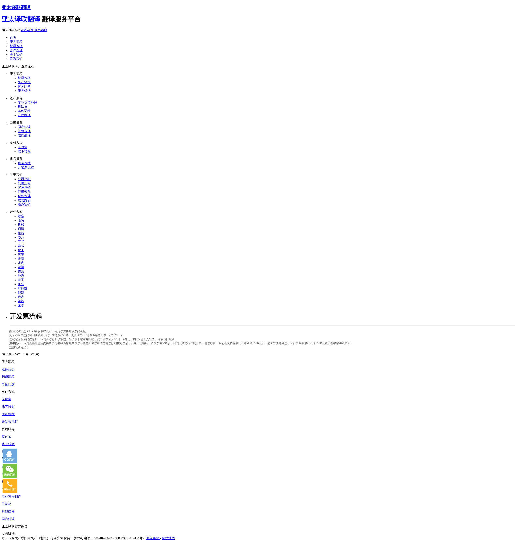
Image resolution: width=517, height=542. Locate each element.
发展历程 (24, 183)
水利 (21, 263)
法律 (21, 267)
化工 (21, 250)
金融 (21, 258)
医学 (21, 305)
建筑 (21, 246)
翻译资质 (24, 191)
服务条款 (153, 538)
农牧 (21, 220)
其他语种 (24, 111)
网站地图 (168, 538)
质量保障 (24, 163)
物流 (21, 271)
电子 (21, 280)
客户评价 (24, 187)
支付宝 (22, 147)
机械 (21, 224)
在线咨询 (27, 30)
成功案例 (24, 200)
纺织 (21, 301)
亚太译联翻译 (16, 7)
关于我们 (16, 54)
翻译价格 (16, 46)
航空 (21, 216)
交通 (21, 237)
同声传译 (24, 127)
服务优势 (24, 90)
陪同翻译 (24, 135)
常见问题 (24, 86)
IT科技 (22, 288)
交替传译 (24, 131)
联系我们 (16, 58)
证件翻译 (24, 115)
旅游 (21, 233)
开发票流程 (26, 167)
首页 (13, 37)
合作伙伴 (24, 196)
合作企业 (16, 50)
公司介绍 (24, 179)
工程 (21, 241)
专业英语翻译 (27, 102)
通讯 (21, 229)
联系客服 (40, 30)
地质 (21, 275)
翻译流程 (24, 82)
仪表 (21, 297)
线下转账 (24, 151)
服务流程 (16, 41)
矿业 (21, 284)
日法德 (22, 106)
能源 (21, 292)
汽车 (21, 254)
